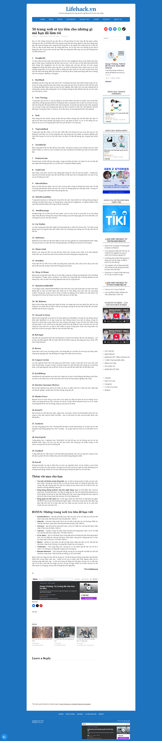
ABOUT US (118, 19)
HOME (42, 19)
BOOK (51, 19)
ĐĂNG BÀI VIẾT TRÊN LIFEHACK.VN (117, 357)
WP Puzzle (127, 721)
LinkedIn (108, 378)
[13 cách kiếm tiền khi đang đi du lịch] (64, 632)
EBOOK (59, 19)
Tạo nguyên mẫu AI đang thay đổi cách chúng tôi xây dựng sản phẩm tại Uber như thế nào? (117, 267)
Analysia (39, 423)
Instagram (108, 384)
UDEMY (96, 19)
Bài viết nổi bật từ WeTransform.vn (117, 240)
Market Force (41, 396)
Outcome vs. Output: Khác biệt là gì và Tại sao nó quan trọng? (117, 273)
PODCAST (106, 19)
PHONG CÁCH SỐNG (53, 36)
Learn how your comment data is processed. (75, 704)
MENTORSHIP (110, 354)
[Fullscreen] (127, 321)
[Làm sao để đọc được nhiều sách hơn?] (42, 632)
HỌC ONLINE (109, 351)
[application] (116, 315)
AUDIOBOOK (70, 19)
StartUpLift (40, 437)
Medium (107, 390)
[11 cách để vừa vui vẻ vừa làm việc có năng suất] (87, 632)
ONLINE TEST (84, 19)
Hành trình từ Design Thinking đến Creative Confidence (117, 247)
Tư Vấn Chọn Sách (111, 387)
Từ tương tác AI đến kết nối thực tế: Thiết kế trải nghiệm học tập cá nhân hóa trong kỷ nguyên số (117, 253)
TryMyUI (39, 451)
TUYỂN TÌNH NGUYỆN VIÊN (114, 360)
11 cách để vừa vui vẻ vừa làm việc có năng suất (86, 640)
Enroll (38, 462)
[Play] (105, 321)
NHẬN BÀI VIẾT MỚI (112, 369)
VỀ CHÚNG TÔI (110, 366)
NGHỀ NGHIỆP (44, 36)
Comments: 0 (64, 36)
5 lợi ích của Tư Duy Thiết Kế (115, 289)
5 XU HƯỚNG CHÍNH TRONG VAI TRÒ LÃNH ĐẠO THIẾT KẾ (116, 293)
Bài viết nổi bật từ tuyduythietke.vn (116, 283)
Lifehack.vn (81, 9)
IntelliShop (40, 373)
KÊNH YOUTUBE (110, 363)
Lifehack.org (93, 569)
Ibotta (38, 348)
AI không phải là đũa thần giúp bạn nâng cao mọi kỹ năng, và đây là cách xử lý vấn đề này (117, 260)
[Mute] (124, 321)
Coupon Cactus (42, 360)
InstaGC (38, 410)
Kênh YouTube (110, 381)
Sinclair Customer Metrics (47, 385)
